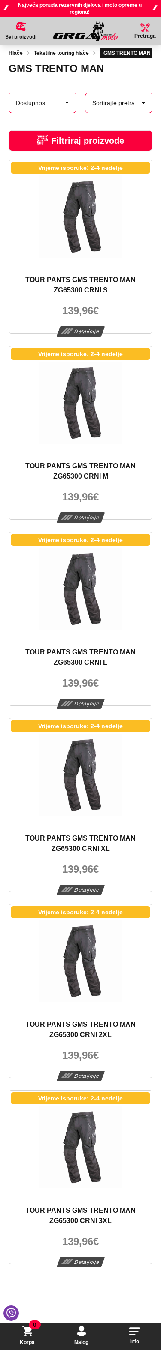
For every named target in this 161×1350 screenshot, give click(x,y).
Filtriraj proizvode (87, 140)
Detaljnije (86, 331)
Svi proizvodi (20, 37)
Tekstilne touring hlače (61, 53)
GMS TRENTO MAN (127, 53)
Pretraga (145, 36)
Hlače (16, 53)
